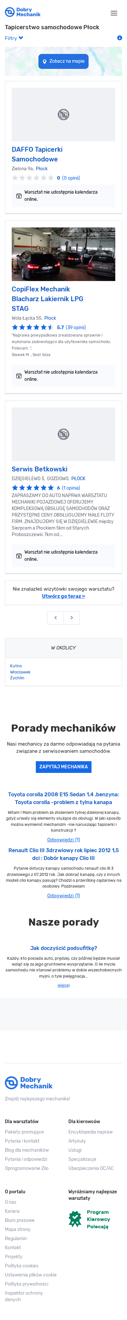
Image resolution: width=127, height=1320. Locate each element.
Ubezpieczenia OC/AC (91, 1168)
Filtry (11, 38)
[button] (32, 1275)
